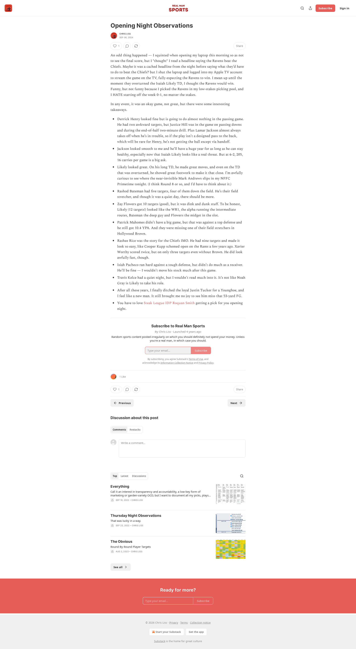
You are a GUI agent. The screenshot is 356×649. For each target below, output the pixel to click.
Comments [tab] (119, 429)
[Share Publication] (310, 8)
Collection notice (200, 622)
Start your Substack (168, 632)
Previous (125, 403)
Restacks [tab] (135, 429)
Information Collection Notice (177, 362)
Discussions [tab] (139, 476)
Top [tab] (115, 476)
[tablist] (127, 429)
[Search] (302, 8)
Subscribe (325, 8)
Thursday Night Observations (136, 515)
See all (118, 567)
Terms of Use (196, 359)
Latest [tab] (124, 476)
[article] (178, 496)
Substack (159, 641)
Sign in (344, 8)
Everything (120, 486)
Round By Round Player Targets (131, 546)
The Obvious (121, 541)
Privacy (173, 622)
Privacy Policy (206, 362)
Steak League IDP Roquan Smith (169, 303)
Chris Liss (125, 33)
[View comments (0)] (127, 46)
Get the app (196, 632)
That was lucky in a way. (126, 521)
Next (233, 403)
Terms (184, 622)
